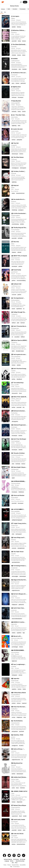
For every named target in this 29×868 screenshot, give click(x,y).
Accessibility (22, 864)
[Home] (10, 2)
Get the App (22, 859)
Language (7, 861)
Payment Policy (15, 864)
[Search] (21, 2)
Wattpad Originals (8, 859)
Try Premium (16, 859)
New (5, 12)
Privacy (9, 864)
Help (11, 866)
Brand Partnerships (20, 861)
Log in (25, 2)
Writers (11, 861)
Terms (5, 864)
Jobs (13, 862)
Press (16, 862)
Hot (1, 12)
